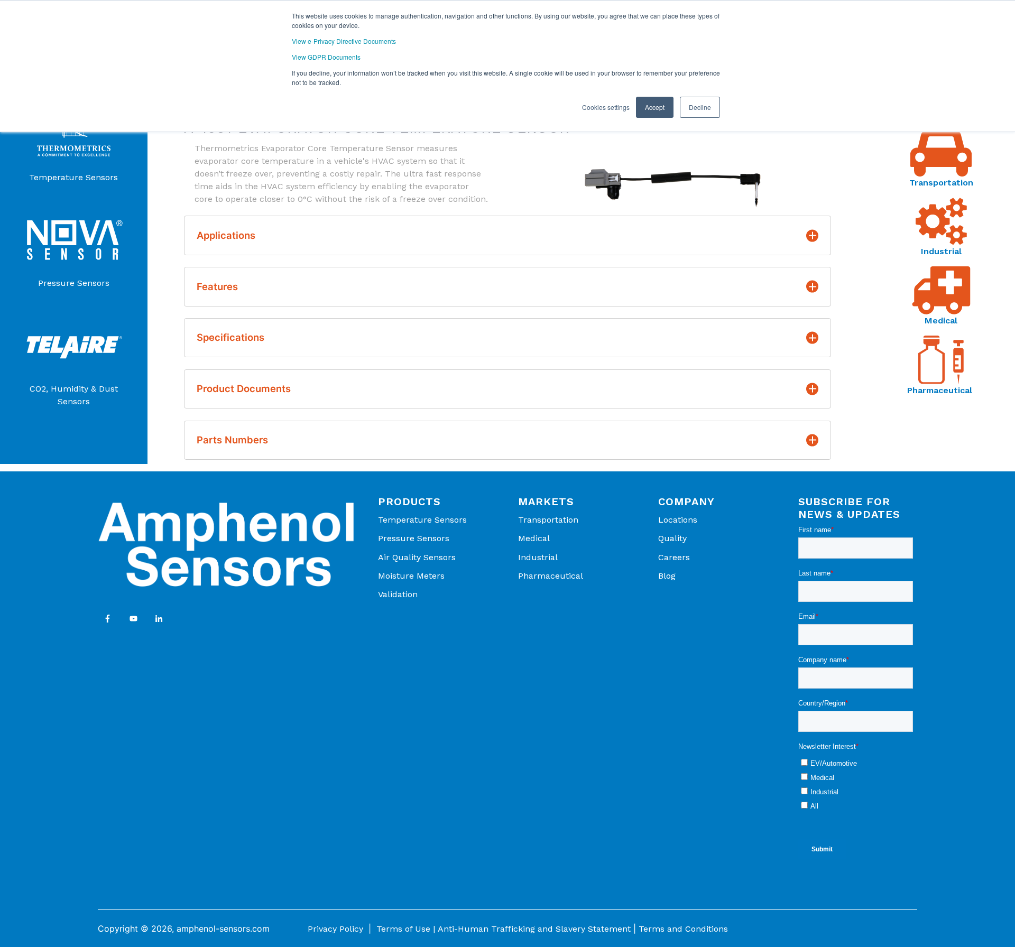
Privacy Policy (335, 929)
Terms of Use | (405, 929)
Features (217, 286)
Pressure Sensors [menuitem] (413, 538)
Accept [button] (655, 107)
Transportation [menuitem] (548, 520)
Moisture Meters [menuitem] (411, 576)
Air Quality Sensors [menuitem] (417, 557)
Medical (941, 320)
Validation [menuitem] (398, 594)
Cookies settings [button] (606, 107)
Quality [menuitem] (672, 538)
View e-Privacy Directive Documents (344, 40)
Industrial (941, 251)
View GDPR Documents (326, 56)
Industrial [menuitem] (538, 557)
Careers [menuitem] (674, 557)
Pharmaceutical (941, 390)
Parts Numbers (232, 439)
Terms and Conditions (683, 929)
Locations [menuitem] (677, 520)
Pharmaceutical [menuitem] (550, 576)
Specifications (230, 337)
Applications (226, 235)
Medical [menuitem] (534, 538)
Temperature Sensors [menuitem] (422, 520)
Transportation (941, 183)
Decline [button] (700, 107)
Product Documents (244, 388)
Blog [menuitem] (667, 576)
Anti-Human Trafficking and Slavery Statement (534, 929)
